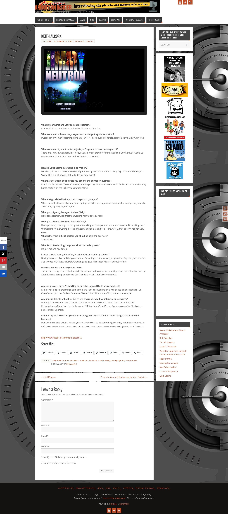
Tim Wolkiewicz (167, 342)
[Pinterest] (3, 260)
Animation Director (60, 360)
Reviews (116, 488)
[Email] (3, 267)
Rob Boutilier (166, 338)
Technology (163, 488)
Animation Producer (79, 360)
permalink (71, 364)
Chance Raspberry (169, 371)
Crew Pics (128, 488)
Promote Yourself (85, 488)
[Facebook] (3, 247)
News (100, 488)
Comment (47, 399)
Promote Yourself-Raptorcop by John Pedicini (124, 377)
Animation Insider (53, 7)
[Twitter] (225, 214)
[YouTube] (225, 208)
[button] (88, 104)
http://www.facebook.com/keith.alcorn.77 (61, 337)
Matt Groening (104, 360)
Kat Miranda (166, 358)
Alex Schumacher (168, 367)
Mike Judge (116, 360)
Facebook (93, 360)
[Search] (187, 45)
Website (45, 446)
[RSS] (225, 219)
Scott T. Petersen (168, 346)
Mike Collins (165, 375)
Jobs (108, 488)
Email (44, 436)
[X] (3, 253)
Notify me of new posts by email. (60, 463)
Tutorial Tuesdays (145, 488)
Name (45, 425)
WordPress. (124, 504)
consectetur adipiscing (114, 498)
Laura (48, 41)
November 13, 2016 (63, 41)
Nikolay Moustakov (169, 363)
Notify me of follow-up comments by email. (65, 457)
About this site (65, 488)
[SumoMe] (3, 273)
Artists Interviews (84, 41)
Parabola (113, 504)
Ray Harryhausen (129, 360)
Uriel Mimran (48, 377)
